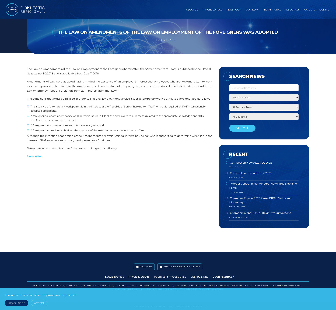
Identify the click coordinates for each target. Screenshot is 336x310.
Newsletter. (34, 156)
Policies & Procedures (170, 276)
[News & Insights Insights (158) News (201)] (264, 97)
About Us (192, 9)
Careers (309, 9)
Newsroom (233, 9)
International (271, 9)
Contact (325, 9)
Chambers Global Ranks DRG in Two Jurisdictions (260, 213)
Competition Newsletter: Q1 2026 (250, 173)
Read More (16, 303)
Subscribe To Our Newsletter (181, 266)
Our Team (252, 9)
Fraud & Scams (139, 276)
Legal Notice (114, 276)
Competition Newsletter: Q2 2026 (251, 162)
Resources (292, 9)
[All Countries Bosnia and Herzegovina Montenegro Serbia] (264, 116)
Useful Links (200, 276)
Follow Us (145, 266)
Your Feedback (223, 276)
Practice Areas (212, 9)
